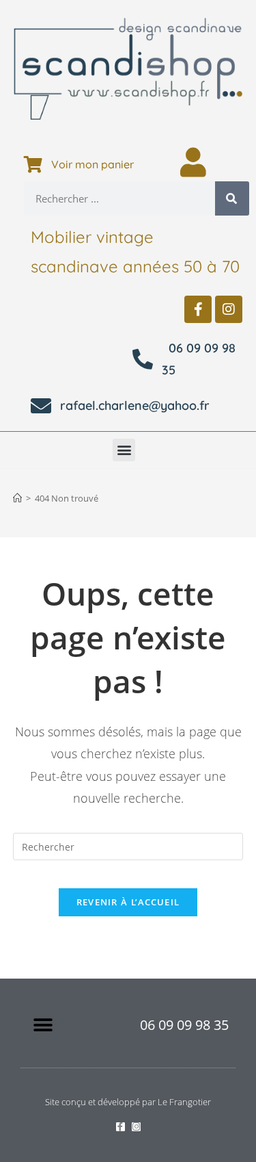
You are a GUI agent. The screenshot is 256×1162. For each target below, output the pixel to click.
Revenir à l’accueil (128, 902)
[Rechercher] (232, 198)
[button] (124, 450)
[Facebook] (198, 309)
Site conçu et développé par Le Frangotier (128, 1102)
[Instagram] (228, 309)
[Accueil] (17, 498)
